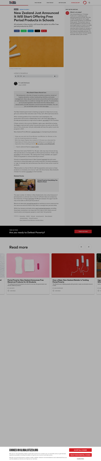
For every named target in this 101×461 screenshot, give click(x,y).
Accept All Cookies (80, 450)
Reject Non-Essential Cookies (80, 455)
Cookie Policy (80, 458)
